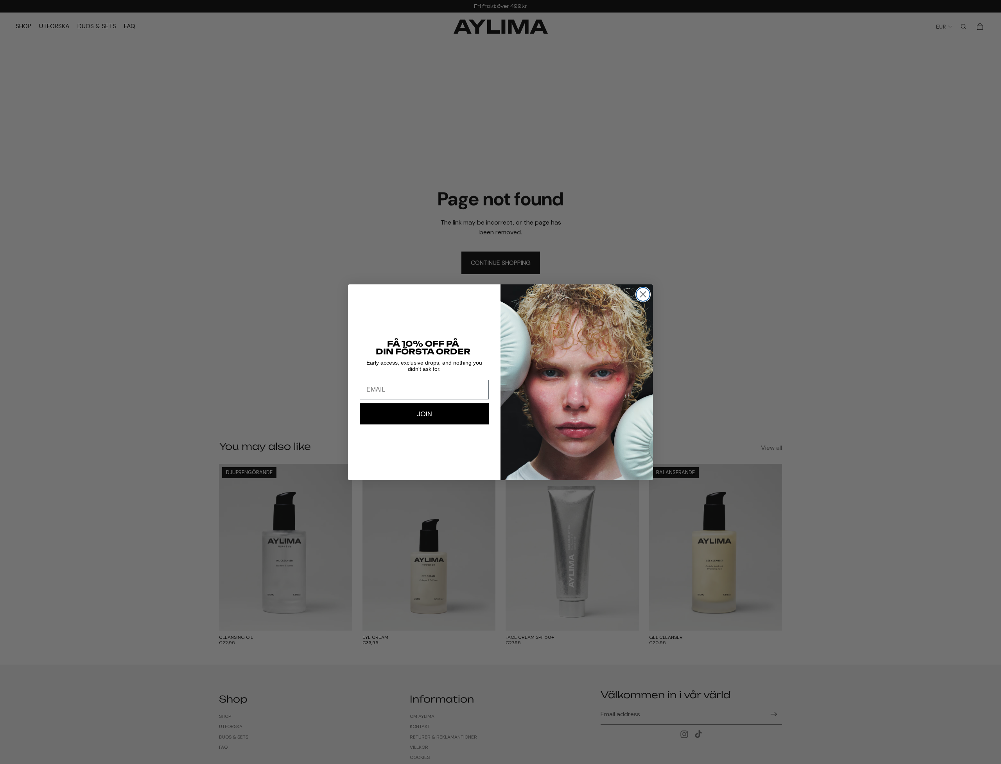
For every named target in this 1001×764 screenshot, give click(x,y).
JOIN (424, 414)
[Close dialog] (643, 294)
